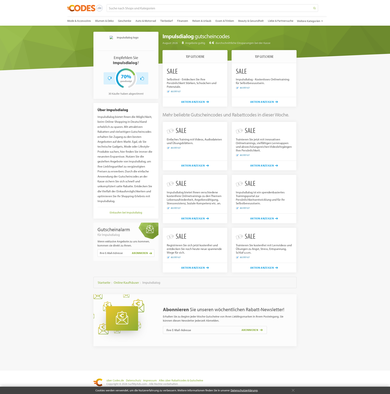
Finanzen (182, 21)
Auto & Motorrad (145, 21)
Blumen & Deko (104, 21)
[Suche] (314, 8)
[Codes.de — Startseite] (85, 8)
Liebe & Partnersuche (280, 21)
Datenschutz (133, 380)
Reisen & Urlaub (201, 21)
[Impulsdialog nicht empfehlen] (110, 78)
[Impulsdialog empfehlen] (142, 78)
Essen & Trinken (225, 21)
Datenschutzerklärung (244, 390)
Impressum (150, 380)
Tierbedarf (166, 21)
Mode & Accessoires (79, 21)
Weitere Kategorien (308, 21)
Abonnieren (140, 253)
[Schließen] (293, 390)
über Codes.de (115, 380)
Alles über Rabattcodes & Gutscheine (181, 380)
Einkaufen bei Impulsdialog (126, 212)
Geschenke (124, 21)
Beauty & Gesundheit (251, 21)
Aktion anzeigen (193, 101)
